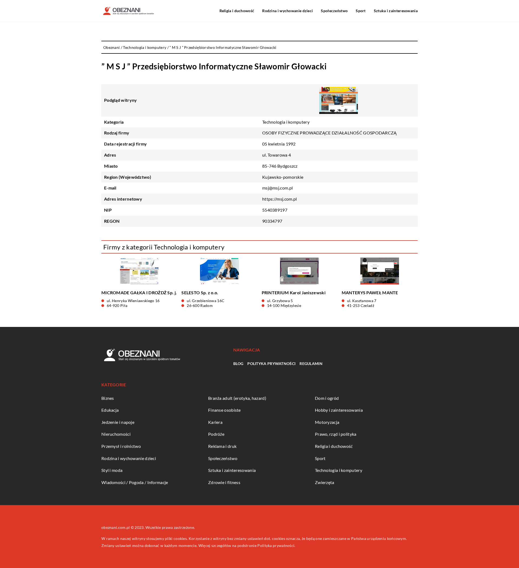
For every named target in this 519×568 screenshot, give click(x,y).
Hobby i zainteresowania (339, 410)
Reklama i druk (222, 446)
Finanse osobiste (224, 410)
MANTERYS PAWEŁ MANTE (370, 292)
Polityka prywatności (271, 363)
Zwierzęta (324, 482)
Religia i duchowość (236, 10)
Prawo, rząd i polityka (336, 434)
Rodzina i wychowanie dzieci (287, 10)
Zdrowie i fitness (224, 482)
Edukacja (110, 410)
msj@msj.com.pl (277, 187)
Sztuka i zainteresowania (396, 10)
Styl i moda (111, 470)
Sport (361, 10)
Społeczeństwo (334, 10)
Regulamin (311, 363)
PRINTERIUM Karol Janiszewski (293, 292)
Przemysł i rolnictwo (121, 446)
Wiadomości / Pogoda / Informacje (134, 482)
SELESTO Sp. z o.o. (199, 292)
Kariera (215, 422)
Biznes (107, 398)
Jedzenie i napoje (117, 422)
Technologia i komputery (286, 121)
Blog (238, 363)
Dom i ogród (327, 398)
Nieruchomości (116, 434)
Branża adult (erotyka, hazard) (237, 398)
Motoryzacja (327, 422)
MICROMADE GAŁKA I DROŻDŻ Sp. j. (139, 292)
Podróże (216, 434)
